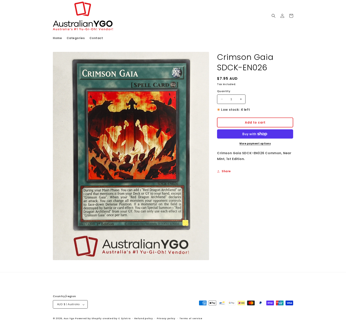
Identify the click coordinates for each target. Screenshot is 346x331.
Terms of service (190, 318)
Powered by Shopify (88, 318)
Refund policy (143, 318)
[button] (273, 15)
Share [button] (226, 171)
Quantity (223, 91)
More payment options (255, 143)
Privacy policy (166, 318)
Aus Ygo (69, 318)
